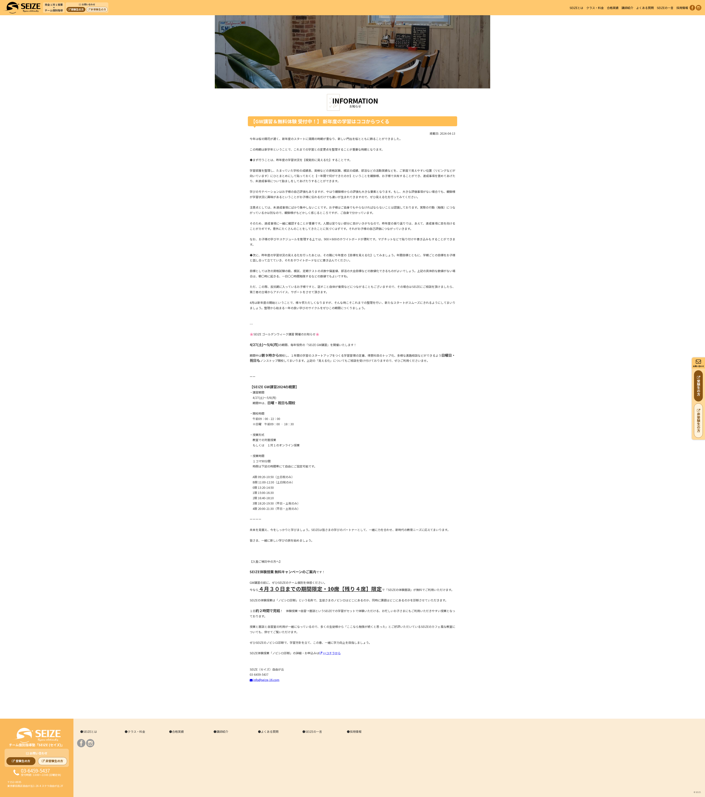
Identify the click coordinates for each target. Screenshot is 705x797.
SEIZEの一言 (665, 7)
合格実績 (613, 7)
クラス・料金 (595, 7)
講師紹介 (627, 7)
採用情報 (682, 7)
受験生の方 (77, 9)
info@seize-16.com (266, 680)
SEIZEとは (576, 7)
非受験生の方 (98, 9)
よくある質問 (645, 7)
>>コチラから (332, 653)
